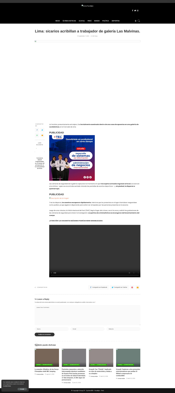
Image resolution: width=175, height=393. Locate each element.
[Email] (42, 135)
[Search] (138, 21)
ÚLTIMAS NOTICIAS (47, 364)
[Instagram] (171, 1)
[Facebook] (167, 1)
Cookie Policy (7, 386)
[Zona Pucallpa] (87, 10)
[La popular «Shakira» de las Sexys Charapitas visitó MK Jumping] (47, 358)
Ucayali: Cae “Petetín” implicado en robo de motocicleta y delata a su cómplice (100, 371)
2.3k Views (95, 36)
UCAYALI (38, 364)
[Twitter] (169, 1)
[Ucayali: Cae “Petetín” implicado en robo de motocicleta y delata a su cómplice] (101, 358)
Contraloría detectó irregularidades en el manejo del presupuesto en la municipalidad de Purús (39, 163)
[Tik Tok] (172, 1)
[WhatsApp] (37, 135)
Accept (22, 389)
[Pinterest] (132, 287)
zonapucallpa (40, 374)
